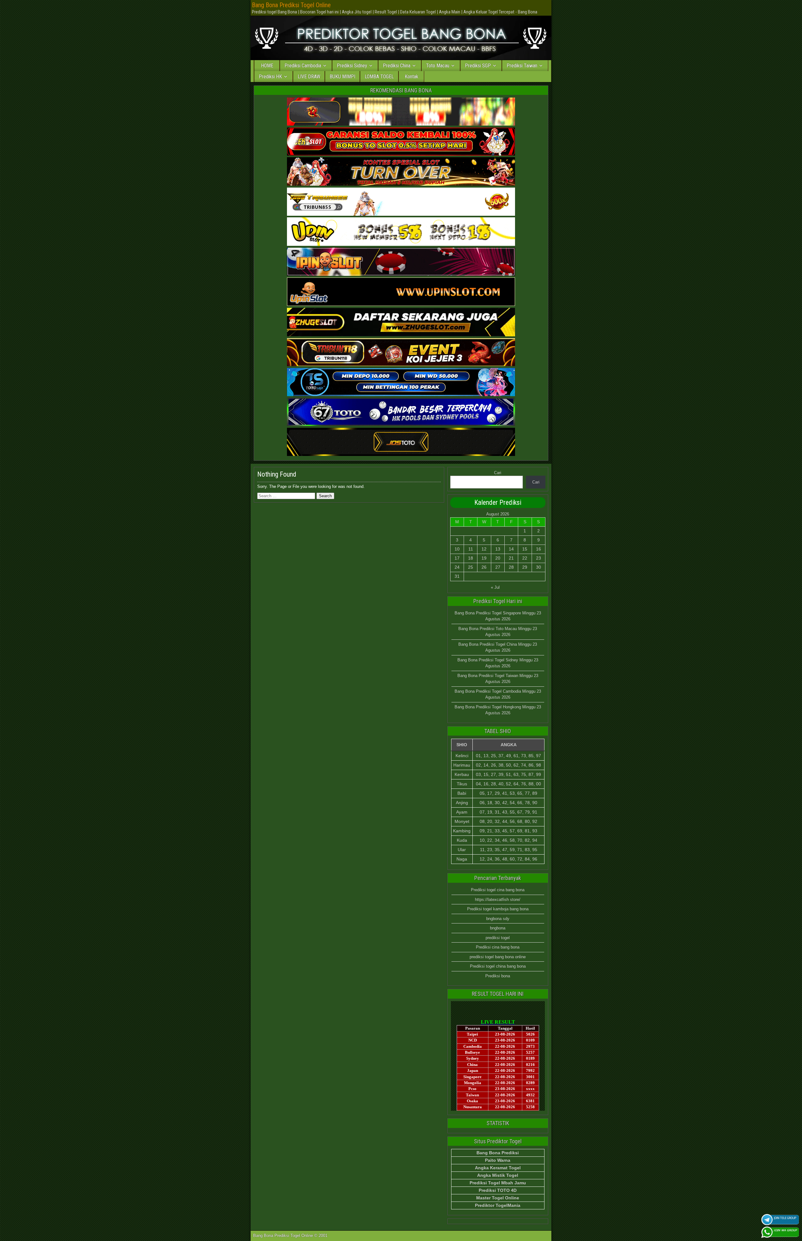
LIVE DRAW (309, 77)
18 (470, 558)
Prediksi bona (497, 976)
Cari (497, 472)
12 (484, 548)
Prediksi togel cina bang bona (497, 889)
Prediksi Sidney (352, 66)
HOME (267, 66)
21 (511, 558)
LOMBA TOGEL (379, 77)
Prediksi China (396, 66)
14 (511, 548)
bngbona (497, 928)
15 (524, 548)
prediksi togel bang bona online (498, 956)
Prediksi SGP (478, 66)
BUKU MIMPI (342, 77)
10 (457, 548)
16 (538, 548)
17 (457, 558)
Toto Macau (437, 66)
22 (524, 558)
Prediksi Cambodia (302, 66)
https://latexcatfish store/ (497, 899)
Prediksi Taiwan (522, 66)
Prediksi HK (270, 77)
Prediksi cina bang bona (497, 947)
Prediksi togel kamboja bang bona (498, 909)
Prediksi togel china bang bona (498, 966)
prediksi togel (498, 937)
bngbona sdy (497, 918)
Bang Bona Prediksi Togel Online (291, 5)
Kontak (411, 77)
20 (497, 558)
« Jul (495, 587)
